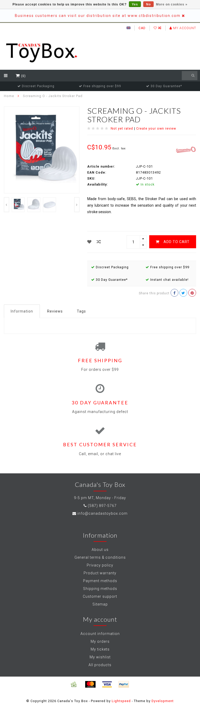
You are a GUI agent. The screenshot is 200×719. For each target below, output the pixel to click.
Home (9, 96)
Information (22, 311)
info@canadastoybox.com (102, 513)
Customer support (100, 596)
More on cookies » (172, 4)
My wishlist (100, 657)
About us (100, 550)
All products (100, 665)
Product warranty (100, 573)
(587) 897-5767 (102, 506)
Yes (135, 4)
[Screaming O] (185, 149)
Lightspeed (121, 701)
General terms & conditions (100, 557)
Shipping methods (100, 589)
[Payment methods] (73, 684)
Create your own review (156, 128)
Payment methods (100, 581)
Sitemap (100, 604)
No (148, 4)
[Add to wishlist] (89, 241)
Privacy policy (100, 565)
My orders (100, 641)
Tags (81, 311)
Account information (100, 634)
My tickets (100, 649)
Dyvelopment (163, 701)
